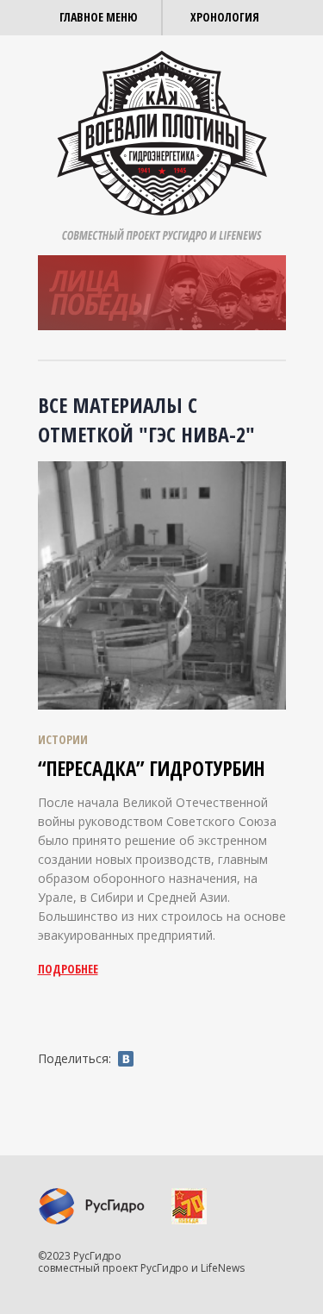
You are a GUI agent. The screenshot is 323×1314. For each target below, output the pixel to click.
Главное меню (98, 17)
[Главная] (162, 131)
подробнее (68, 968)
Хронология (224, 17)
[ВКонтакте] (126, 1059)
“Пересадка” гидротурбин (151, 768)
